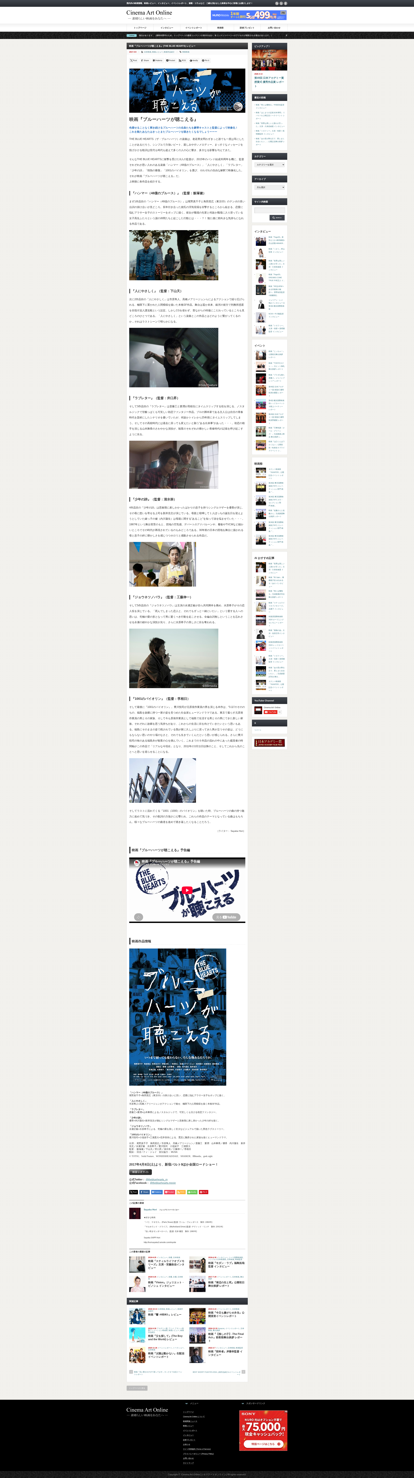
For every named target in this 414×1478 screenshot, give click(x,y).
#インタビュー (242, 35)
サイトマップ (188, 1463)
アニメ (171, 1328)
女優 (175, 1277)
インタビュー (167, 28)
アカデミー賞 (162, 1328)
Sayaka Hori (150, 1209)
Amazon (221, 1328)
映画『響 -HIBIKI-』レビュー (164, 1314)
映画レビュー (157, 52)
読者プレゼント (247, 28)
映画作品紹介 (169, 52)
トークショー (178, 1348)
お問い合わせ (274, 28)
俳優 (170, 1257)
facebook (285, 3)
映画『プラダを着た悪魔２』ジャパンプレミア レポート (277, 378)
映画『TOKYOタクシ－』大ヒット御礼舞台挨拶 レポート (277, 366)
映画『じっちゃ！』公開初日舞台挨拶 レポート (277, 354)
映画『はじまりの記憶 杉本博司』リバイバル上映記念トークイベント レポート (270, 116)
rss (277, 3)
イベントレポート (193, 28)
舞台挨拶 (216, 1330)
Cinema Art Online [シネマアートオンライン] (204, 1474)
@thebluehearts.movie (163, 1183)
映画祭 (220, 28)
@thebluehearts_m (157, 1179)
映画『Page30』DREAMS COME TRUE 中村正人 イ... (277, 277)
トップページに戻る (137, 1388)
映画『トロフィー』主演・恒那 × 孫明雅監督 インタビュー (277, 329)
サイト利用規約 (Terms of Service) (197, 1449)
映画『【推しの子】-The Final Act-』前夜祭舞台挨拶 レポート (226, 1337)
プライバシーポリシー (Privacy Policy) (198, 1454)
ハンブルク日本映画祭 (217, 1259)
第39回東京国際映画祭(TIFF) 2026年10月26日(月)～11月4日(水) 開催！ (191, 35)
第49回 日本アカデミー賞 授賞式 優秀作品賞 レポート (269, 81)
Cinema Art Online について (194, 1417)
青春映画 (185, 52)
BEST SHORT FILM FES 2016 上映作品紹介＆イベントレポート (216, 1373)
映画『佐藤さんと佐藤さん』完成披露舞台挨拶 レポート (277, 513)
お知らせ (186, 1444)
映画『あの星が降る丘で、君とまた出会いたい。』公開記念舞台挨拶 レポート (270, 142)
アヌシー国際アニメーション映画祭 (166, 1329)
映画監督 (238, 1259)
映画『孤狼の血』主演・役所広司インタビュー (277, 633)
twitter (281, 3)
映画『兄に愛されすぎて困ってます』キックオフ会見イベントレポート (158, 1373)
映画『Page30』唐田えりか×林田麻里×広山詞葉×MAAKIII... (277, 240)
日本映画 (147, 52)
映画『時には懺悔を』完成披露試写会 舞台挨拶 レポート (277, 594)
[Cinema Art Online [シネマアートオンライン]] (149, 18)
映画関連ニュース (190, 1421)
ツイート (257, 730)
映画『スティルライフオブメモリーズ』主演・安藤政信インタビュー (166, 1264)
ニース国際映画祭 (236, 1257)
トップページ (140, 28)
